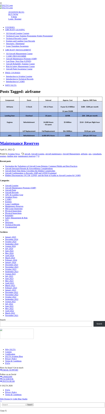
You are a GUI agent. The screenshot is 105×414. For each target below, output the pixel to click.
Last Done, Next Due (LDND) (18, 61)
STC (7, 220)
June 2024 (9, 251)
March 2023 (10, 285)
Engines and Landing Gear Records (20, 41)
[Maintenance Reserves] (51, 137)
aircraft (27, 154)
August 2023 (10, 274)
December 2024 (11, 239)
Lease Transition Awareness (17, 46)
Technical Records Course (16, 38)
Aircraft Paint (10, 190)
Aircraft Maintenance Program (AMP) (21, 59)
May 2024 (9, 253)
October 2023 (10, 269)
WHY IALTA (11, 85)
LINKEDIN (7, 377)
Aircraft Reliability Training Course (20, 64)
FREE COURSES (12, 73)
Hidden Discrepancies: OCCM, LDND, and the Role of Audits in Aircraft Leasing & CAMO (43, 175)
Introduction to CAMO (15, 81)
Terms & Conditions (13, 361)
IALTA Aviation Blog (14, 356)
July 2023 (9, 276)
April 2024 (9, 255)
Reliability (9, 215)
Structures (9, 222)
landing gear (12, 156)
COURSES (10, 27)
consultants (96, 154)
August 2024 (10, 246)
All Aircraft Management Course (19, 54)
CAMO (8, 199)
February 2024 (11, 260)
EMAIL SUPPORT (10, 370)
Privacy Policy (11, 359)
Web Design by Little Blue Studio (13, 399)
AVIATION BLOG (16, 12)
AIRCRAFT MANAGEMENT (18, 50)
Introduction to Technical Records (19, 79)
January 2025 (10, 237)
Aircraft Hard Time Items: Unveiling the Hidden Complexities (30, 171)
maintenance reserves (26, 156)
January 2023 (10, 290)
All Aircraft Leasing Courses (17, 33)
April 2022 (9, 311)
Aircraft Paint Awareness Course (19, 69)
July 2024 (9, 248)
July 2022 (9, 304)
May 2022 (9, 308)
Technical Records (12, 225)
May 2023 (9, 281)
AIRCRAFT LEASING (15, 30)
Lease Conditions (12, 204)
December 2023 (11, 265)
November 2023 (11, 267)
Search (3, 320)
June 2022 (9, 306)
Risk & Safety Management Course (20, 66)
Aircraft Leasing (37, 154)
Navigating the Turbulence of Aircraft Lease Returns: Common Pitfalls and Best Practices (41, 166)
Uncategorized (11, 227)
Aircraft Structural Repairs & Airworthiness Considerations (29, 168)
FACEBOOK (8, 379)
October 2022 (10, 297)
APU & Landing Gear (14, 195)
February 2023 (11, 288)
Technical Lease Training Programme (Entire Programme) (29, 36)
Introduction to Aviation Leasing (19, 76)
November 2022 (11, 295)
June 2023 (9, 278)
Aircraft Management (71, 154)
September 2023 (11, 272)
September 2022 (11, 299)
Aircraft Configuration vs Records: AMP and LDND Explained (30, 173)
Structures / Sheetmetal (15, 44)
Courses (8, 352)
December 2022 (11, 292)
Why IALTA (10, 349)
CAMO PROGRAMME (16, 56)
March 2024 (10, 258)
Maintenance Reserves (19, 143)
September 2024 (11, 244)
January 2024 (10, 262)
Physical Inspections (13, 211)
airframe (84, 154)
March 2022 (10, 313)
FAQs (7, 363)
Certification (10, 354)
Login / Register (14, 19)
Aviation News (14, 154)
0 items (14, 17)
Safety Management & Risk (16, 218)
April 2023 (9, 283)
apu (89, 154)
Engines (8, 202)
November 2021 (11, 315)
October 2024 (10, 242)
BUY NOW (13, 14)
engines (3, 156)
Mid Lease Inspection (14, 209)
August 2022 (10, 302)
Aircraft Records (12, 192)
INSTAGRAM (8, 381)
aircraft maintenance (53, 154)
